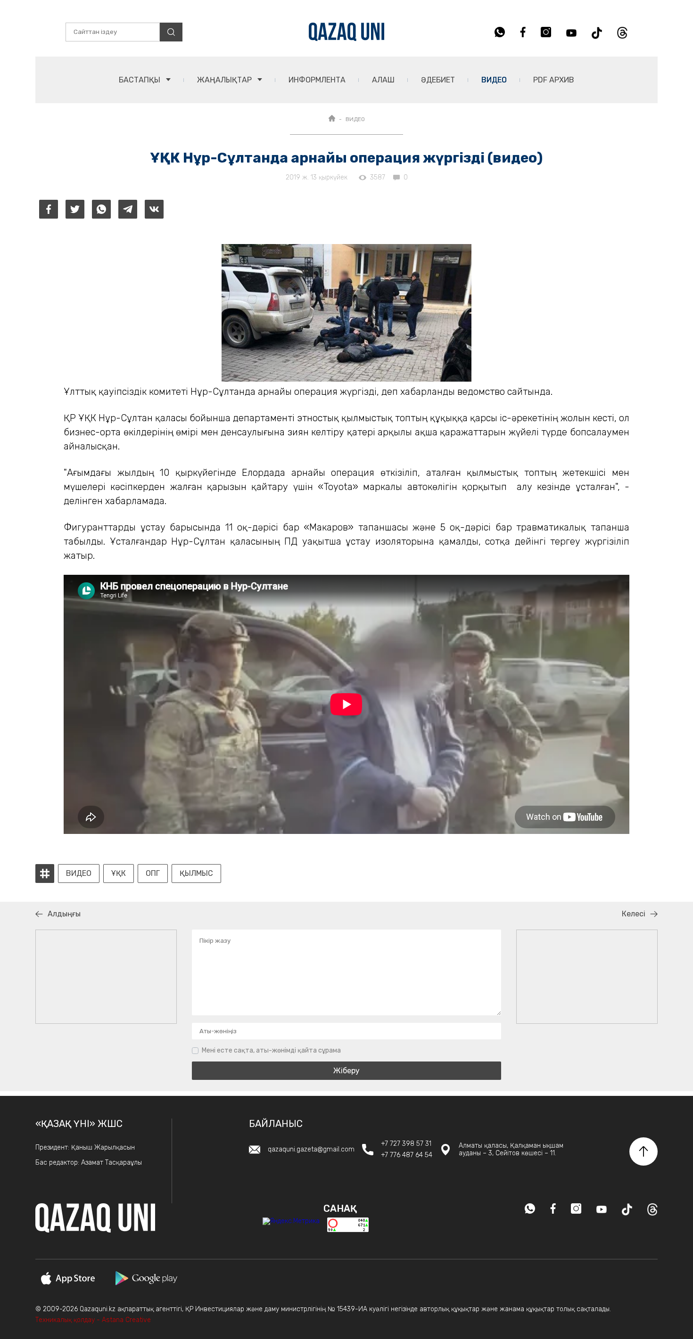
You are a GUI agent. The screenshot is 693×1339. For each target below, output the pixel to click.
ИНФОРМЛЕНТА (317, 79)
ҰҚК (118, 873)
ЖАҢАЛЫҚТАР (225, 79)
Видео (494, 79)
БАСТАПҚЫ (140, 79)
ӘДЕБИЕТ (438, 79)
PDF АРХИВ (553, 79)
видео (78, 873)
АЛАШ (383, 79)
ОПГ (153, 873)
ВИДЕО (355, 119)
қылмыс (196, 873)
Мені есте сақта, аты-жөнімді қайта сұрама (271, 1050)
